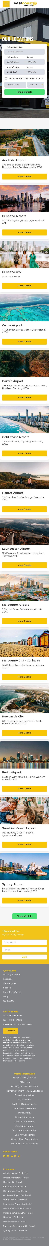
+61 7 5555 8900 (24, 1024)
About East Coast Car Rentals (24, 1143)
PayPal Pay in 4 (24, 1099)
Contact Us (8, 1001)
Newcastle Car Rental (13, 1217)
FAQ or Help (24, 1082)
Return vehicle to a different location (26, 78)
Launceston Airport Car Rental (17, 1204)
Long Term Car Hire (12, 992)
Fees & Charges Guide (25, 1095)
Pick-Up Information (24, 1121)
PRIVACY (39, 1237)
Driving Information (24, 1117)
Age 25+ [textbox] (33, 84)
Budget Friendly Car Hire (24, 1077)
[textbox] (24, 52)
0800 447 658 (15, 1020)
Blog (5, 996)
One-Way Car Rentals (25, 1135)
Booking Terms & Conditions (24, 1086)
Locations (7, 979)
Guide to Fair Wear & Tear (24, 1108)
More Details (24, 176)
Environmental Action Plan (24, 1130)
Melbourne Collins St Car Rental (18, 1213)
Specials (7, 988)
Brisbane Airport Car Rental (16, 1178)
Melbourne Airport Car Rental (17, 1208)
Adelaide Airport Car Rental (15, 1173)
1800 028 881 (15, 1015)
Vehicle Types (9, 983)
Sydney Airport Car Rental (15, 1230)
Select (30, 57)
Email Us (11, 1030)
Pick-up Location (14, 47)
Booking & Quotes (12, 974)
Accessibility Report (25, 1126)
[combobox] (24, 52)
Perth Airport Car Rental (14, 1222)
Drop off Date (13, 67)
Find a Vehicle (24, 916)
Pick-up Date (13, 57)
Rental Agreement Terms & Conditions (24, 1091)
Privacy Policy (24, 1113)
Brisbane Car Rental (12, 1182)
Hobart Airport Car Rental (15, 1199)
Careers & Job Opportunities (24, 1139)
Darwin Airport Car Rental (15, 1191)
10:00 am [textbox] (31, 62)
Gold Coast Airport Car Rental (17, 1195)
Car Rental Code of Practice (24, 1104)
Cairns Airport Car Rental (14, 1186)
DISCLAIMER (8, 1239)
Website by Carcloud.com (23, 1239)
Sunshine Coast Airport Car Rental (19, 1226)
